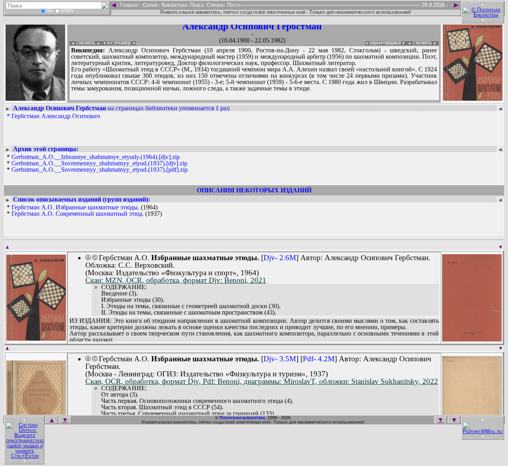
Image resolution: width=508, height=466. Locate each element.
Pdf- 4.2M (319, 359)
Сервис (150, 5)
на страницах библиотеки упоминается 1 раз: (121, 108)
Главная (129, 5)
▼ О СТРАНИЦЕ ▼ (119, 43)
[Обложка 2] (472, 339)
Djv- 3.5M (280, 359)
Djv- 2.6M (280, 257)
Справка (214, 5)
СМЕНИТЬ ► (426, 43)
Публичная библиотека (242, 417)
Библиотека (173, 5)
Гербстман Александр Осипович (56, 116)
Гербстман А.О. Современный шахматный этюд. (78, 213)
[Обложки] (472, 98)
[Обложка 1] (36, 338)
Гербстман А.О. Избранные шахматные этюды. (75, 207)
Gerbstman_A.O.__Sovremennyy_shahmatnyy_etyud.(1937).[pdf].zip (100, 169)
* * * (97, 163)
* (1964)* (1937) (84, 210)
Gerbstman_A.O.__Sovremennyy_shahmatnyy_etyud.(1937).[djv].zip (99, 163)
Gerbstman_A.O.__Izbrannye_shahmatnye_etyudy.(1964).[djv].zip (96, 156)
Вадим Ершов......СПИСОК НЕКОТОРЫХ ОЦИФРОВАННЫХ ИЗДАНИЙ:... (254, 100)
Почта (233, 5)
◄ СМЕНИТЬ (82, 43)
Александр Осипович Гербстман (252, 26)
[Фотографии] (35, 98)
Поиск (196, 5)
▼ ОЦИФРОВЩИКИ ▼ (385, 43)
